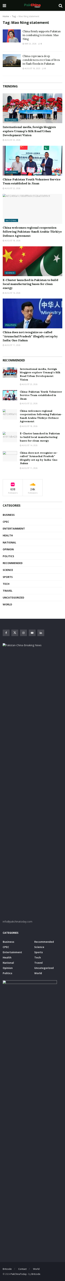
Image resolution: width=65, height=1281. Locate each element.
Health (8, 535)
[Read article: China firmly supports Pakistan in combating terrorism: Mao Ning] (12, 35)
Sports (8, 577)
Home (6, 16)
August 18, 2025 (32, 68)
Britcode (7, 1269)
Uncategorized (13, 597)
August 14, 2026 (12, 293)
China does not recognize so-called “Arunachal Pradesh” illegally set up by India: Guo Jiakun (30, 336)
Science (10, 272)
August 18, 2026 (12, 240)
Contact (22, 1269)
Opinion (8, 549)
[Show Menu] (4, 5)
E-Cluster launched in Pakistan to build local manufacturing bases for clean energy (30, 284)
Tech (6, 584)
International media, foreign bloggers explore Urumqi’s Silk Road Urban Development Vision (29, 131)
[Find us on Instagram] (23, 633)
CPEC (6, 521)
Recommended (13, 563)
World (7, 604)
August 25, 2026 (12, 140)
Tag (14, 16)
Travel (7, 590)
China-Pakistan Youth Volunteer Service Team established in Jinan (41, 395)
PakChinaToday (19, 1274)
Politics (11, 325)
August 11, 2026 (12, 345)
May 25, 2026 (30, 43)
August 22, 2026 (12, 188)
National (11, 119)
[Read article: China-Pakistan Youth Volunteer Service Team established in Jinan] (32, 161)
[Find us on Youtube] (32, 633)
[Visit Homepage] (32, 5)
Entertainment (14, 528)
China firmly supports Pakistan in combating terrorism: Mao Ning (42, 35)
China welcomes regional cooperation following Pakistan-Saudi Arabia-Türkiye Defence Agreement (32, 231)
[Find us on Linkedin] (40, 633)
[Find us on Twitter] (14, 633)
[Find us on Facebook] (6, 633)
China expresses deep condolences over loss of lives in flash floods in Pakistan (41, 59)
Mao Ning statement (29, 16)
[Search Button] (60, 5)
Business (9, 515)
